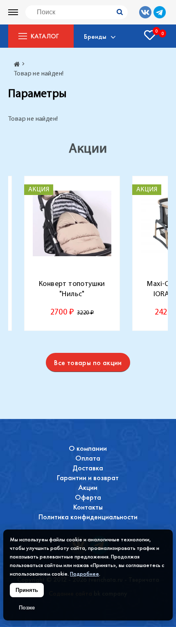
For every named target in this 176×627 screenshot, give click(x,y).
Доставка (87, 467)
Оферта (88, 497)
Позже (27, 608)
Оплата (87, 458)
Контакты (88, 507)
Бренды (95, 36)
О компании (88, 448)
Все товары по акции (88, 362)
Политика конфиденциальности (88, 516)
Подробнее (84, 573)
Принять (27, 590)
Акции (87, 487)
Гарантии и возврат (88, 477)
